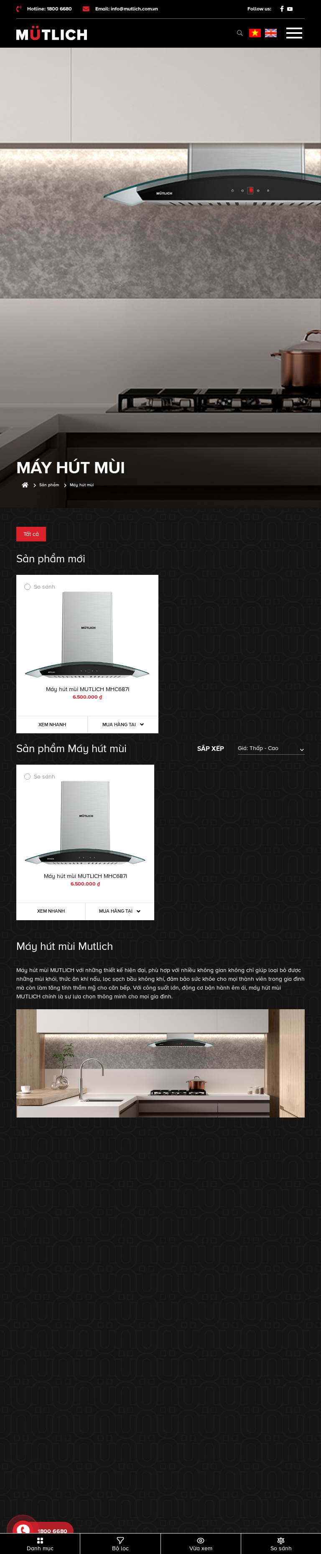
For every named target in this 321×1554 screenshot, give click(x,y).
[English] (271, 33)
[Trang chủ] (25, 485)
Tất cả (31, 534)
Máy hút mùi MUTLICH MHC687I (87, 689)
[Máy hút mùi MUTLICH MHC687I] (87, 634)
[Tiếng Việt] (255, 33)
